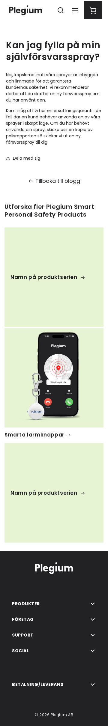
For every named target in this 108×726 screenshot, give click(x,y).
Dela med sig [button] (26, 158)
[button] (61, 10)
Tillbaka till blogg (57, 181)
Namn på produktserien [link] (44, 277)
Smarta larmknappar (34, 434)
